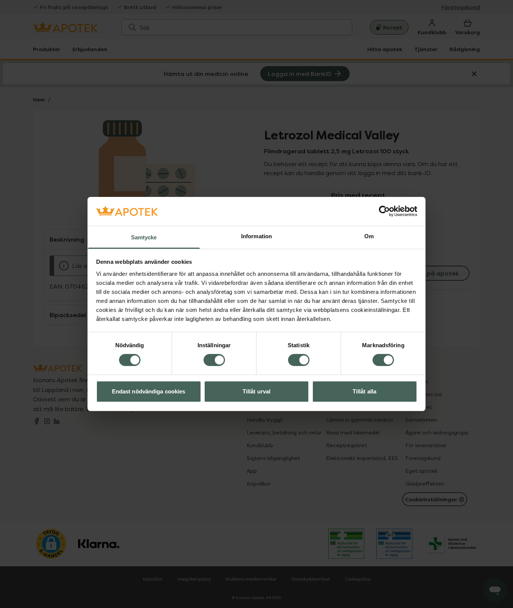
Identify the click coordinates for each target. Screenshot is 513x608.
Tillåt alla (364, 391)
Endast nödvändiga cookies (149, 391)
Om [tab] (369, 236)
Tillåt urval (256, 391)
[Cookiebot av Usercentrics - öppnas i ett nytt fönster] (384, 211)
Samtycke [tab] (144, 237)
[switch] (214, 360)
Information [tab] (256, 236)
